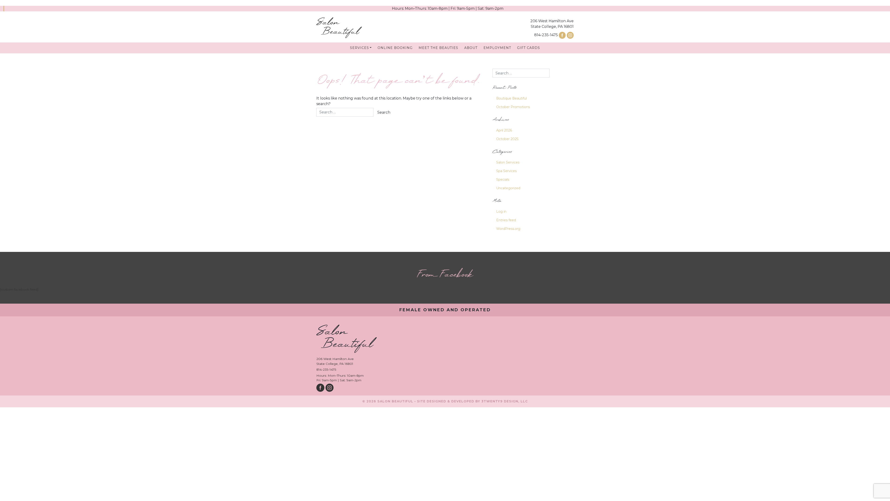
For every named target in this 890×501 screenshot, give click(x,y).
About (470, 48)
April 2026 (504, 130)
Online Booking (395, 48)
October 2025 (507, 139)
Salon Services (507, 162)
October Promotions (513, 107)
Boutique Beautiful (511, 98)
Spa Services (506, 171)
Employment (497, 48)
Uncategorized (508, 188)
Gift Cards (528, 48)
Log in (501, 211)
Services (359, 48)
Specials (502, 179)
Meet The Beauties (438, 48)
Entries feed (506, 220)
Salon (337, 27)
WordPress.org (508, 229)
